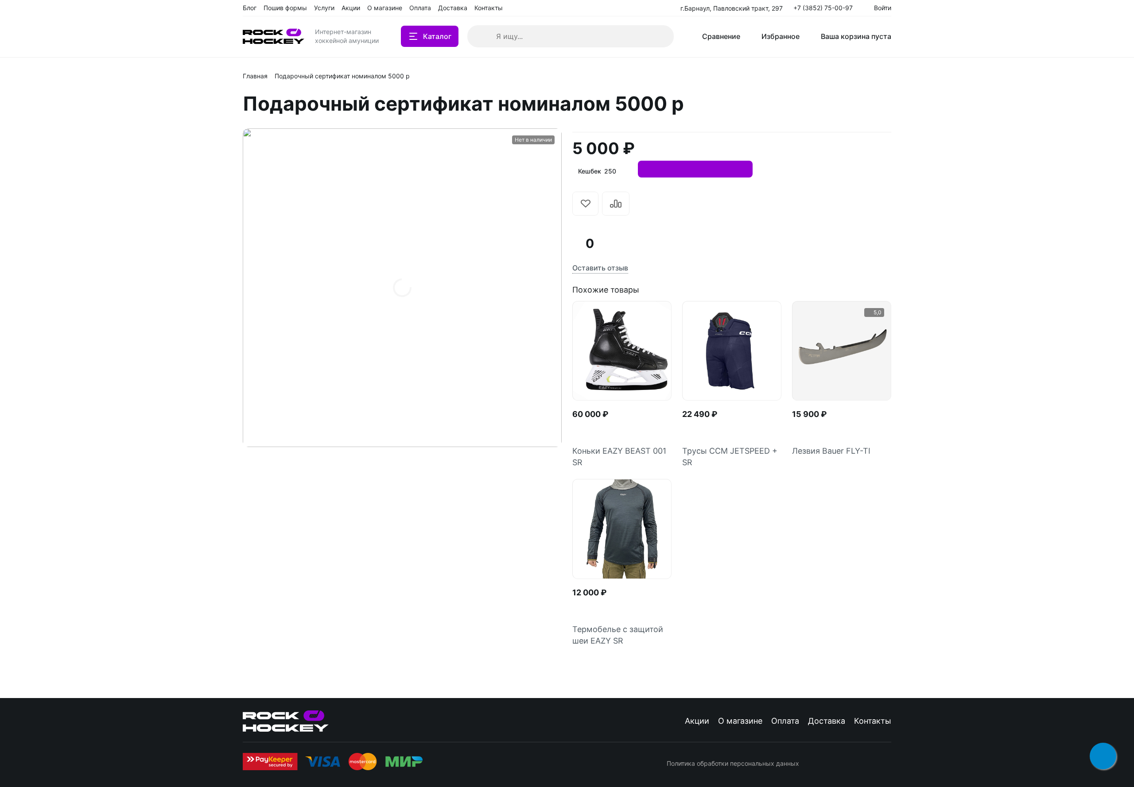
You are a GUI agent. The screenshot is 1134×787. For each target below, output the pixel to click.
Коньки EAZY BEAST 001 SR (619, 456)
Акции (697, 720)
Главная (255, 76)
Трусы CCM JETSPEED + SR (729, 456)
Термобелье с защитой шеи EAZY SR (617, 635)
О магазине (740, 720)
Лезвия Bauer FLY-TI (831, 450)
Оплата (785, 720)
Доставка (826, 720)
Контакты (872, 720)
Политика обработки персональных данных (733, 763)
